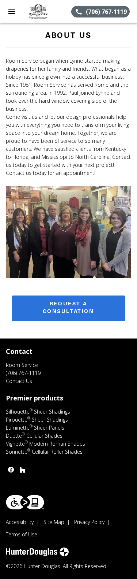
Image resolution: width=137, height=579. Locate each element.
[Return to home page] (45, 11)
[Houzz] (23, 470)
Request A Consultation (68, 308)
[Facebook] (11, 470)
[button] (11, 11)
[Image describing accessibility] (25, 502)
